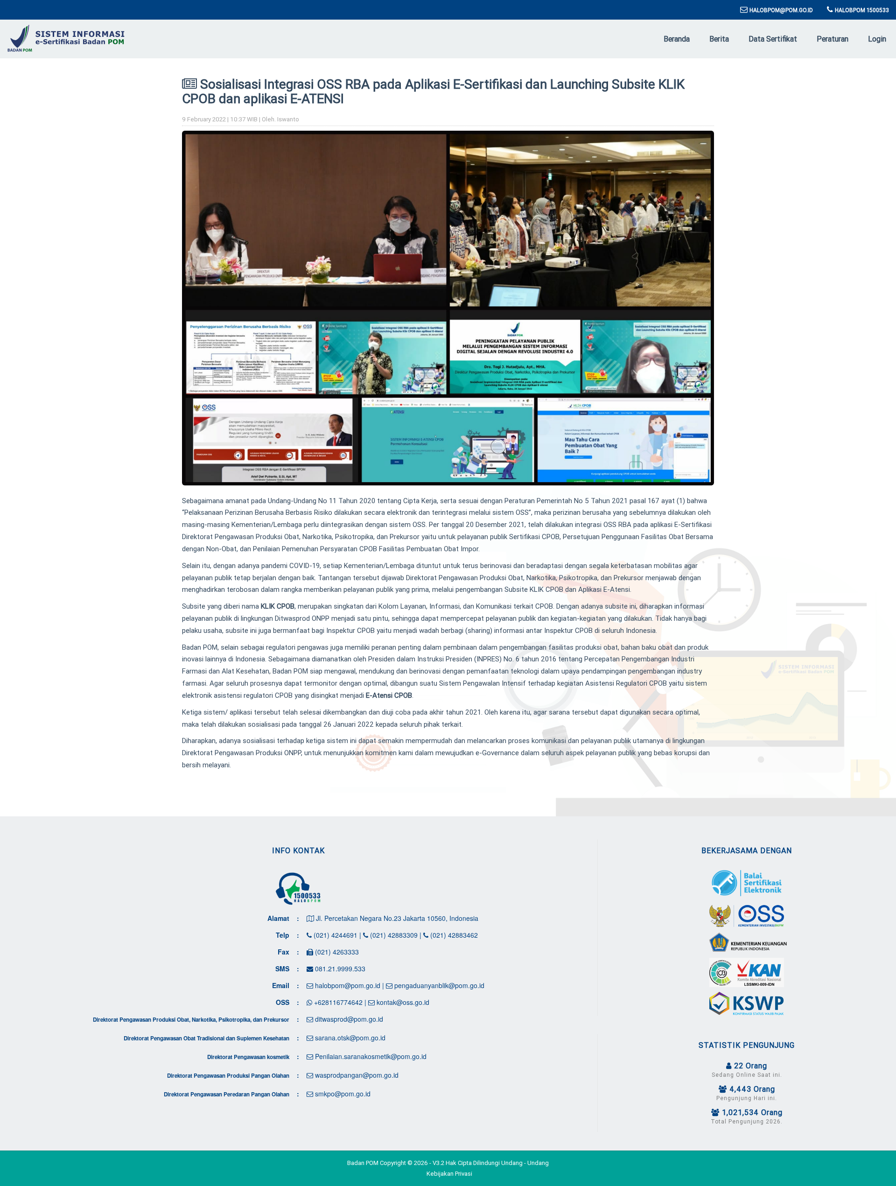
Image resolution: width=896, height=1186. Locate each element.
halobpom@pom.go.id (346, 985)
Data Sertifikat (773, 38)
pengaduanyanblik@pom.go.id (438, 985)
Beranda (677, 38)
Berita (719, 38)
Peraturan (832, 38)
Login (877, 38)
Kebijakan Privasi (449, 1174)
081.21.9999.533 (339, 968)
